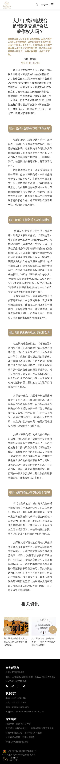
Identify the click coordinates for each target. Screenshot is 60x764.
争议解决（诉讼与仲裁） (17, 728)
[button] (7, 630)
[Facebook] (18, 686)
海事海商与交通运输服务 (42, 728)
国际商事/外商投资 (33, 733)
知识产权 (10, 723)
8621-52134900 (19, 698)
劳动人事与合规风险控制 (17, 742)
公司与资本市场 (13, 737)
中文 (43, 5)
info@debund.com (20, 707)
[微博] (12, 686)
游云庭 (33, 59)
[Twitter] (23, 686)
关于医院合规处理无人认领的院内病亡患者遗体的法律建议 (15, 641)
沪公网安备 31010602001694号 (22, 751)
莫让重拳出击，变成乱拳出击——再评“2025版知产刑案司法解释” (43, 641)
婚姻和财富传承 (23, 723)
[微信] (7, 686)
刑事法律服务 (28, 737)
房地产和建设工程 (14, 733)
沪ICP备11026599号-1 (16, 681)
